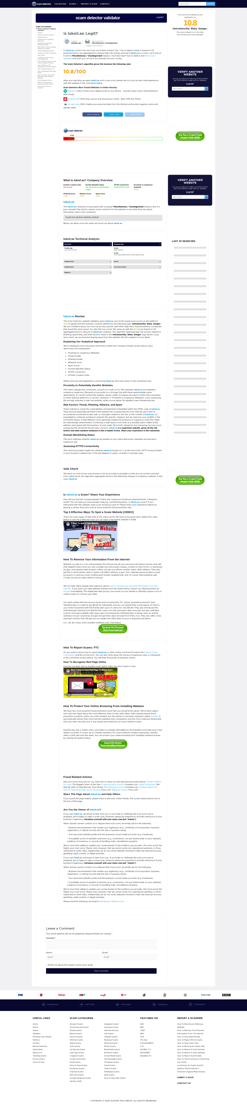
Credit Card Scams (78, 1059)
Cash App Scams (77, 1053)
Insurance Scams (111, 1027)
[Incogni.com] (65, 104)
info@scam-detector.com (112, 901)
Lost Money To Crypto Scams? (190, 1065)
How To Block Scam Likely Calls (191, 1046)
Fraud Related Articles (45, 80)
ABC (142, 1024)
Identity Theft (76, 1081)
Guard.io (72, 91)
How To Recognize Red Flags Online (47, 71)
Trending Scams (39, 1056)
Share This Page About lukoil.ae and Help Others (45, 83)
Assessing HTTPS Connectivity (47, 53)
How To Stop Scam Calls (187, 1043)
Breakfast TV (145, 1056)
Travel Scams (109, 1065)
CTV (142, 1046)
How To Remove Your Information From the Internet (47, 65)
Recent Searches (40, 1046)
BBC (142, 1027)
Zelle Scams (109, 1075)
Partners (36, 1040)
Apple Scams (75, 1043)
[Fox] (20, 994)
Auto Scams (75, 1046)
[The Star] (206, 994)
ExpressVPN (74, 99)
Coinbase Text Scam (148, 787)
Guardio (154, 716)
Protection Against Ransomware (191, 1072)
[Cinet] (41, 994)
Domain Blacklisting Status (46, 50)
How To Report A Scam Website (191, 1053)
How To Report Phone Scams (189, 1040)
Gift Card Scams (77, 1075)
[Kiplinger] (61, 994)
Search (210, 4)
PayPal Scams (76, 1030)
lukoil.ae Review (42, 37)
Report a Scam (89, 4)
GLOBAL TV (145, 1049)
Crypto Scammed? (147, 784)
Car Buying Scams (77, 1049)
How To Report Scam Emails (189, 1056)
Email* (105, 953)
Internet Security (111, 1030)
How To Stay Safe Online (115, 1078)
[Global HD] (103, 994)
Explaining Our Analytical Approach (45, 40)
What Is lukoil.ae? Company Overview (47, 29)
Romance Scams (111, 1053)
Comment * (51, 938)
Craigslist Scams (77, 1056)
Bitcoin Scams (76, 1033)
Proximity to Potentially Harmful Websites (45, 44)
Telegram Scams (119, 790)
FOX (142, 1037)
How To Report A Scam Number (191, 1049)
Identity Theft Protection (188, 1068)
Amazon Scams (76, 1024)
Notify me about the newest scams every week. (70, 965)
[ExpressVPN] (65, 99)
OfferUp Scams (76, 1040)
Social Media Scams (112, 1056)
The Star (143, 1040)
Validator (60, 4)
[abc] (144, 994)
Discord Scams (93, 790)
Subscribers (38, 1049)
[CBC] (123, 994)
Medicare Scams (111, 1040)
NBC (142, 1033)
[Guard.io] (65, 91)
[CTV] (82, 994)
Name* (49, 953)
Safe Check (41, 55)
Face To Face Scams (78, 1065)
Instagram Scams (111, 1024)
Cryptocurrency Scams (112, 784)
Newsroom (37, 1053)
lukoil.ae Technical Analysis (46, 35)
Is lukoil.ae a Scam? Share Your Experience (45, 58)
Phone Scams (110, 1046)
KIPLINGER (145, 1053)
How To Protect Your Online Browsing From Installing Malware (46, 76)
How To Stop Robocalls (74, 790)
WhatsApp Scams (111, 1072)
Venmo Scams (110, 1068)
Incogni (67, 591)
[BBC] (226, 994)
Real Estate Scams (112, 1049)
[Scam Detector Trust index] (112, 135)
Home (35, 1024)
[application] (77, 4)
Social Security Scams (79, 1027)
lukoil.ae (40, 32)
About (35, 1027)
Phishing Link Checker (42, 1037)
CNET (142, 1030)
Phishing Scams (111, 1043)
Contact (105, 4)
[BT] (185, 994)
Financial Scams (76, 1072)
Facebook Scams (77, 1068)
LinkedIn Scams (111, 1037)
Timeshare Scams (111, 1062)
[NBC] (164, 994)
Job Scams (108, 1033)
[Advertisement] (113, 159)
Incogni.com (73, 104)
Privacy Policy (39, 1059)
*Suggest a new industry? (94, 45)
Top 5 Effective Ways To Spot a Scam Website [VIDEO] (47, 62)
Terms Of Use (38, 1062)
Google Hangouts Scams (80, 1078)
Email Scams (75, 1062)
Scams (72, 4)
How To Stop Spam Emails (188, 1037)
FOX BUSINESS (147, 1043)
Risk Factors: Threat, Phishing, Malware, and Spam (47, 47)
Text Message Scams (114, 787)
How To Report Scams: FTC (46, 69)
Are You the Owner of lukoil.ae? (44, 87)
